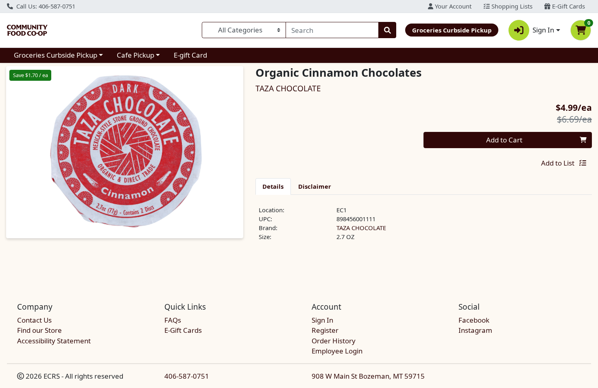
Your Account (452, 6)
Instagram (475, 330)
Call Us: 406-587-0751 (45, 6)
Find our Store (39, 330)
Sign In (322, 320)
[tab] (273, 186)
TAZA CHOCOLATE (361, 228)
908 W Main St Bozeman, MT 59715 (368, 376)
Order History (334, 340)
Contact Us (34, 320)
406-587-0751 (186, 376)
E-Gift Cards (567, 6)
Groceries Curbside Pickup (55, 55)
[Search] (387, 30)
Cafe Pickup (135, 55)
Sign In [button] (543, 29)
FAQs (172, 320)
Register (325, 330)
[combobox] (332, 30)
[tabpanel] (423, 226)
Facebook (473, 320)
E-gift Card (190, 55)
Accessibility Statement (54, 340)
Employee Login (337, 351)
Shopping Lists (511, 6)
